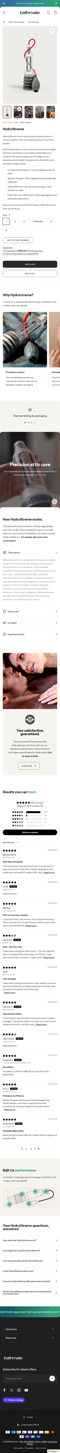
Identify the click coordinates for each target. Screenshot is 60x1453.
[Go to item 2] (18, 112)
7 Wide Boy (38, 221)
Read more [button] (49, 872)
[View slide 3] (31, 422)
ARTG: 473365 (41, 1442)
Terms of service (40, 1448)
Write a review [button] (30, 832)
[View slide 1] (25, 422)
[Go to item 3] (29, 112)
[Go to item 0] (7, 112)
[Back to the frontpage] (4, 22)
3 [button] (31, 1149)
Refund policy (18, 1448)
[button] (17, 812)
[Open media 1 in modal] (52, 31)
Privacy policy (29, 1448)
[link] (35, 1191)
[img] (9, 850)
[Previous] (4, 3)
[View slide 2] (28, 422)
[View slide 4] (35, 422)
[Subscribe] (52, 1378)
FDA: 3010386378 (26, 1442)
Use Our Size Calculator (18, 240)
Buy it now (30, 273)
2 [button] (26, 1149)
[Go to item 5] (50, 112)
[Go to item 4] (39, 112)
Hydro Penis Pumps (16, 22)
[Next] (55, 3)
